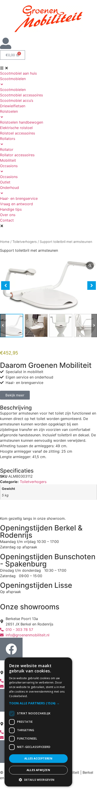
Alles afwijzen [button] (38, 770)
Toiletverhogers (24, 242)
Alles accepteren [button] (38, 758)
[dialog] (38, 721)
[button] (94, 325)
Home (4, 242)
